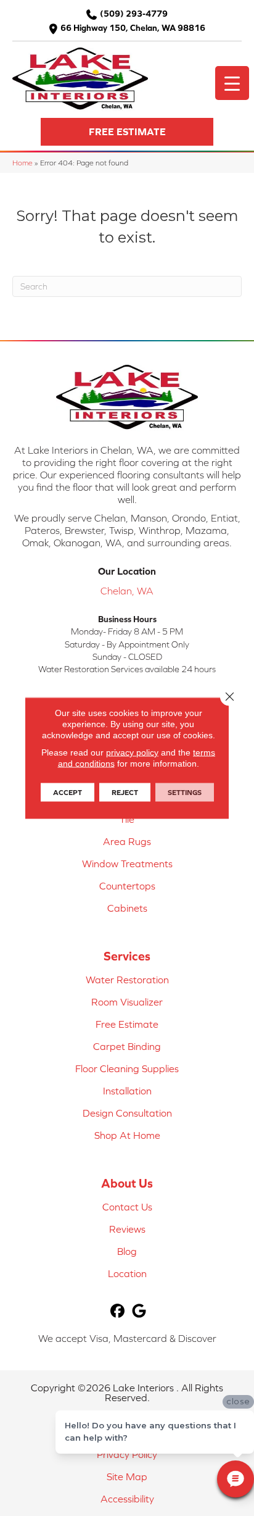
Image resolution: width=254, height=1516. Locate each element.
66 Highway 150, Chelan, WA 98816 (132, 28)
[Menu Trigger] (232, 83)
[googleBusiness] (139, 1311)
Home (22, 163)
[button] (127, 132)
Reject (125, 792)
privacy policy (132, 752)
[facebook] (117, 1311)
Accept (67, 792)
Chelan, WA (127, 590)
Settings (185, 792)
